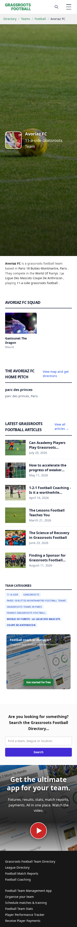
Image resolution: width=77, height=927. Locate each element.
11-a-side (24, 283)
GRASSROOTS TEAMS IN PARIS (24, 606)
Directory (9, 19)
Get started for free (38, 682)
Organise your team (19, 897)
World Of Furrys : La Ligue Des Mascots (33, 619)
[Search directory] (56, 7)
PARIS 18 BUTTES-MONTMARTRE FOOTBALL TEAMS (36, 600)
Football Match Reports (21, 873)
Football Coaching (18, 879)
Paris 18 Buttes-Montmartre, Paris (43, 268)
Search (38, 752)
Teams (25, 19)
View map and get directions (56, 374)
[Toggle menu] (68, 7)
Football (40, 19)
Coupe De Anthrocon (21, 625)
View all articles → (62, 426)
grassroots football (45, 283)
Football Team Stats (19, 909)
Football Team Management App (28, 891)
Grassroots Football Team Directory (30, 861)
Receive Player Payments (22, 921)
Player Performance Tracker (24, 915)
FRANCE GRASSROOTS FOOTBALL (26, 612)
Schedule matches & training (26, 903)
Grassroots (31, 594)
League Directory (17, 867)
